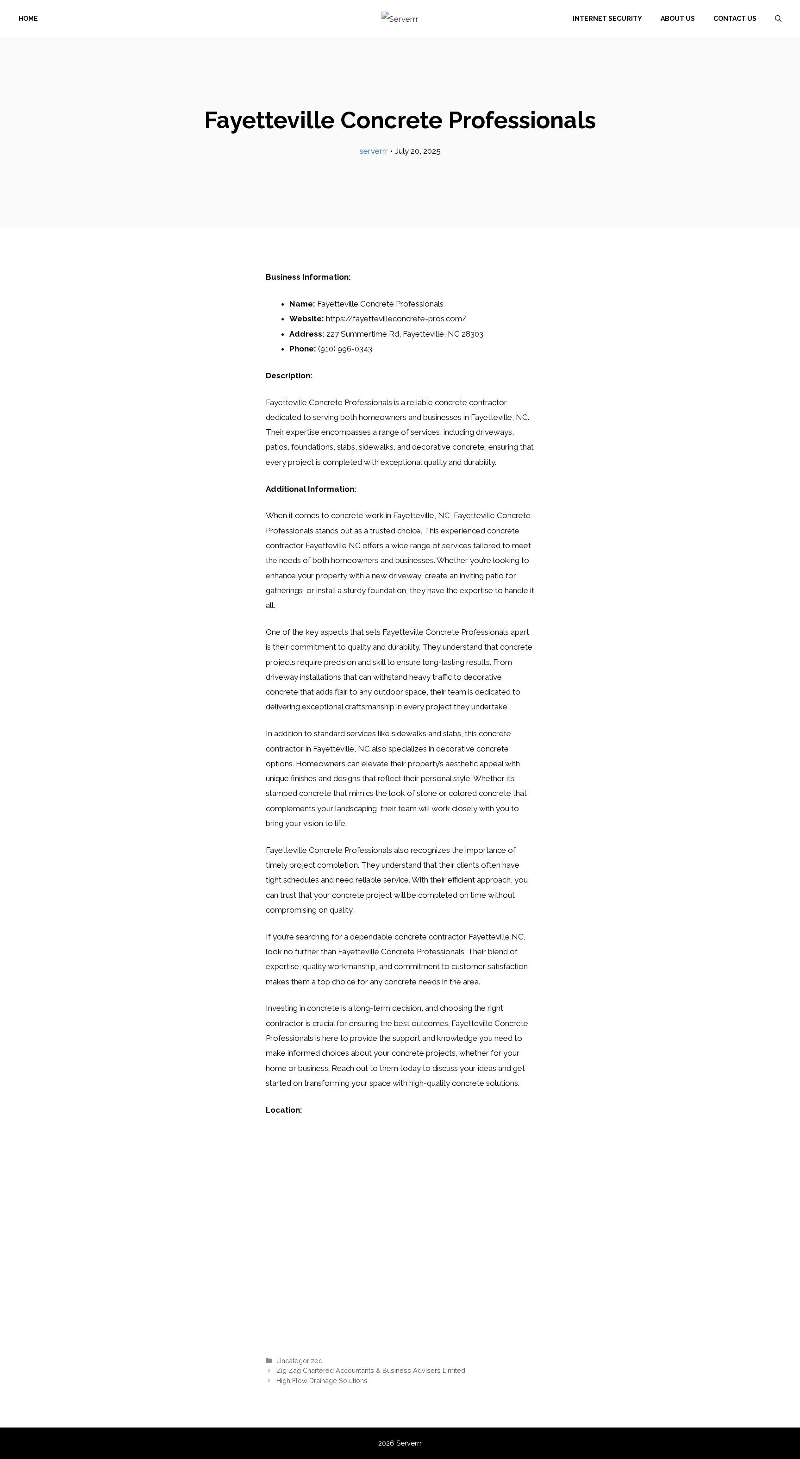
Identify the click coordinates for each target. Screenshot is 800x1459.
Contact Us (734, 18)
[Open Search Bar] (778, 18)
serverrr (374, 151)
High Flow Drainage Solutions (322, 1380)
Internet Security (607, 18)
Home (28, 18)
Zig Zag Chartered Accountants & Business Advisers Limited (370, 1370)
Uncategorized (299, 1361)
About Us (678, 18)
